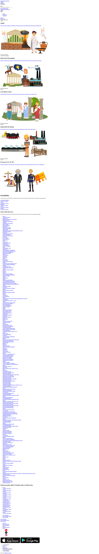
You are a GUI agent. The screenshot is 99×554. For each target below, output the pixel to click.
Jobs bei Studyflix (6, 524)
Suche (1, 6)
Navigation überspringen (4, 0)
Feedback (4, 15)
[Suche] (0, 5)
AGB (4, 546)
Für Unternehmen (6, 525)
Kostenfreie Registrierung (5, 9)
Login (4, 13)
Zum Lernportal (5, 515)
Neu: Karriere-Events (4, 8)
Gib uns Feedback (6, 550)
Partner (4, 526)
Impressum (5, 545)
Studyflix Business (6, 527)
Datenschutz (5, 547)
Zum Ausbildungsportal (7, 516)
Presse (4, 528)
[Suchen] (11, 7)
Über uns (4, 523)
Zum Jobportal (5, 517)
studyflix (2, 1)
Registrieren (5, 14)
